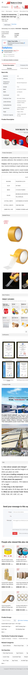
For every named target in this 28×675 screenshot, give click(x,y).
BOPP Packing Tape (20, 626)
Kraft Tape (4, 629)
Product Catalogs (23, 620)
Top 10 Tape (6, 660)
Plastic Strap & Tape (19, 645)
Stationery (16, 11)
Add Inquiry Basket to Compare (10, 60)
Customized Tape (16, 656)
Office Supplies (9, 11)
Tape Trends (15, 660)
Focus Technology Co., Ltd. (19, 668)
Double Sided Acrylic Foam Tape (9, 623)
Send (15, 533)
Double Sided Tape (6, 626)
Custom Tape (6, 656)
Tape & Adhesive (7, 645)
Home (3, 11)
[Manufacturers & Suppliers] (14, 2)
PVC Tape (18, 623)
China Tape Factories (8, 653)
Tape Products (19, 653)
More (3, 663)
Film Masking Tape (20, 629)
